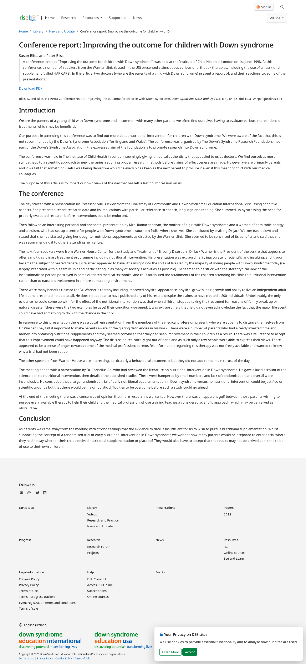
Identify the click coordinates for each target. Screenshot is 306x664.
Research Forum (99, 546)
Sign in (265, 7)
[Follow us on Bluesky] (37, 492)
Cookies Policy (29, 579)
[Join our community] (29, 492)
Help (90, 572)
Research (68, 17)
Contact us (26, 507)
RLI (226, 546)
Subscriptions (97, 591)
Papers (228, 507)
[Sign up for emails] (22, 492)
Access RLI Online (100, 585)
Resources (91, 17)
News (137, 17)
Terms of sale (28, 608)
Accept (190, 652)
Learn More (170, 652)
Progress (25, 540)
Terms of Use (28, 591)
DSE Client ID (96, 579)
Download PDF (30, 88)
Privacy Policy (29, 585)
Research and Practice (102, 520)
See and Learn (234, 558)
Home (50, 17)
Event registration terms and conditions (47, 602)
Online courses (234, 552)
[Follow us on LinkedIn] (44, 492)
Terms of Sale (82, 658)
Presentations (165, 507)
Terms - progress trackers (37, 596)
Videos (92, 514)
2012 (227, 514)
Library (38, 31)
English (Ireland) (35, 625)
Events (160, 572)
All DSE (275, 18)
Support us (117, 17)
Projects (93, 552)
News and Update (62, 31)
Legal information (31, 572)
